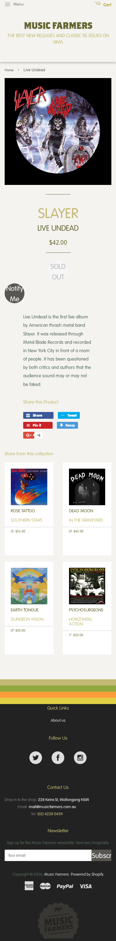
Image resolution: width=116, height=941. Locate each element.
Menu (18, 4)
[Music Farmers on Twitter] (35, 757)
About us (58, 720)
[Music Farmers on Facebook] (58, 757)
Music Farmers (56, 874)
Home (9, 70)
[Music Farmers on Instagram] (80, 757)
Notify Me (14, 293)
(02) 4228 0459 (50, 813)
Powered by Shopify (87, 874)
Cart (106, 4)
